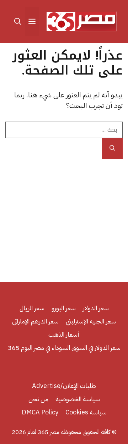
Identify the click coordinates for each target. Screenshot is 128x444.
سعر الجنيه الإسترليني (91, 321)
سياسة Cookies (86, 412)
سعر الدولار (96, 308)
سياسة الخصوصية (77, 399)
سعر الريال (32, 308)
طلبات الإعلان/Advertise (64, 386)
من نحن (38, 399)
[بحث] (112, 148)
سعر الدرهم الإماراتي (35, 321)
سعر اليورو (64, 308)
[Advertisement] (64, 217)
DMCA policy (40, 412)
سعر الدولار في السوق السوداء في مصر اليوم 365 (64, 347)
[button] (18, 21)
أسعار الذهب (64, 334)
